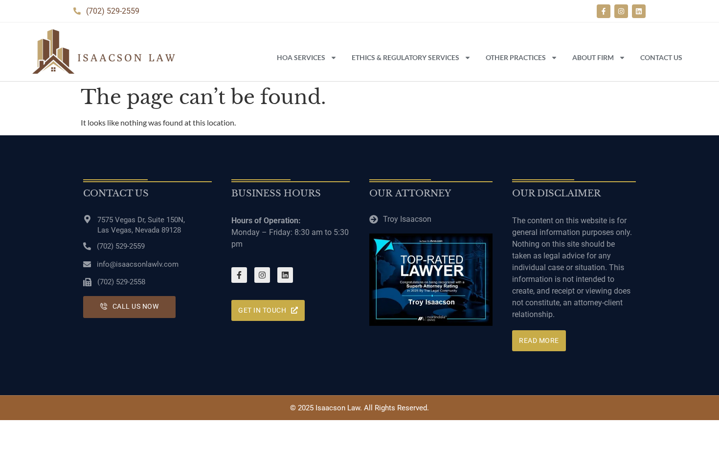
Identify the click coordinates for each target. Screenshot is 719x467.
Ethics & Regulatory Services (405, 57)
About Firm (593, 57)
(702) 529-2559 (121, 246)
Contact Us (661, 57)
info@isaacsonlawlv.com (138, 264)
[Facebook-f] (603, 11)
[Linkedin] (639, 11)
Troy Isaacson (407, 219)
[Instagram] (621, 11)
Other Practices (516, 57)
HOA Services (301, 57)
